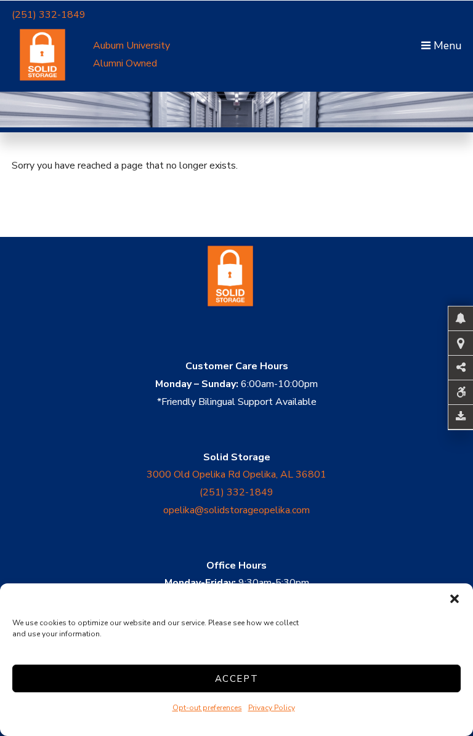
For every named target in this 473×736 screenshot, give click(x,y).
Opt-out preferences (207, 708)
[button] (454, 599)
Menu (446, 45)
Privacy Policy (271, 708)
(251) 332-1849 (49, 15)
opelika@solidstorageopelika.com (236, 510)
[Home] (236, 321)
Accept (237, 679)
